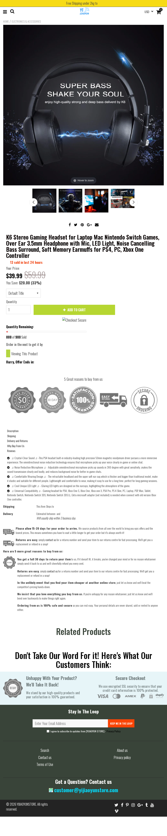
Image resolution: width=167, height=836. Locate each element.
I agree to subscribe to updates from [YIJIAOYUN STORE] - (85, 731)
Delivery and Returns (17, 441)
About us (122, 750)
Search (45, 750)
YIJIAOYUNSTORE (26, 804)
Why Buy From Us (15, 446)
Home (6, 21)
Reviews (11, 451)
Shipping (11, 436)
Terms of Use (44, 764)
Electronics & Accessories (26, 21)
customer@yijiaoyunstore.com (85, 790)
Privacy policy (122, 757)
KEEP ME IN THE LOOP (121, 723)
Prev (33, 202)
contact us (52, 571)
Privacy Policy (114, 731)
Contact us (45, 757)
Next (134, 202)
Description (13, 431)
